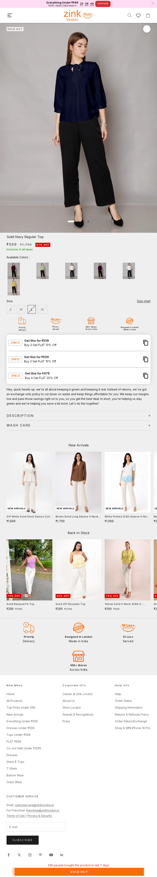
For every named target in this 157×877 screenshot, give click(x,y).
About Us (69, 700)
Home (11, 694)
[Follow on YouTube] (51, 855)
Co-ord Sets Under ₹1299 (24, 748)
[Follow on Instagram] (30, 855)
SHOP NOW (103, 4)
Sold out (79, 871)
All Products (14, 700)
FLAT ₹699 (14, 741)
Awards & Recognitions (78, 714)
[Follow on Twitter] (19, 855)
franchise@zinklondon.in (42, 810)
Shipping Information (128, 707)
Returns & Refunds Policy (132, 714)
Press (66, 721)
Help (118, 694)
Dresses (12, 755)
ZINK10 (15, 342)
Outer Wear (14, 782)
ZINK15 (15, 359)
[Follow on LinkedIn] (62, 855)
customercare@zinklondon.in (34, 805)
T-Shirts (12, 768)
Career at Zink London (78, 694)
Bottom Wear (15, 775)
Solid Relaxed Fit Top (21, 604)
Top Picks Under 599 (21, 707)
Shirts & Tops (15, 762)
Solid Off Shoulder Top (71, 604)
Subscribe (22, 840)
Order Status (123, 700)
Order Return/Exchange (131, 721)
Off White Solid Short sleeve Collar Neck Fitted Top (29, 517)
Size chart (143, 301)
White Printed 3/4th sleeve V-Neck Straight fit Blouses (127, 517)
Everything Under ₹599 (22, 721)
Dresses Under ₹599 (21, 728)
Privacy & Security (39, 815)
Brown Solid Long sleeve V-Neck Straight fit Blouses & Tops (77, 517)
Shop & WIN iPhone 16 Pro (132, 728)
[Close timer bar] (153, 3)
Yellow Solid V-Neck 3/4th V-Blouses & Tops (123, 604)
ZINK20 (15, 375)
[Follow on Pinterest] (40, 855)
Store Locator (72, 707)
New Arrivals (15, 714)
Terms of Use (16, 815)
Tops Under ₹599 (18, 734)
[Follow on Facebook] (9, 855)
